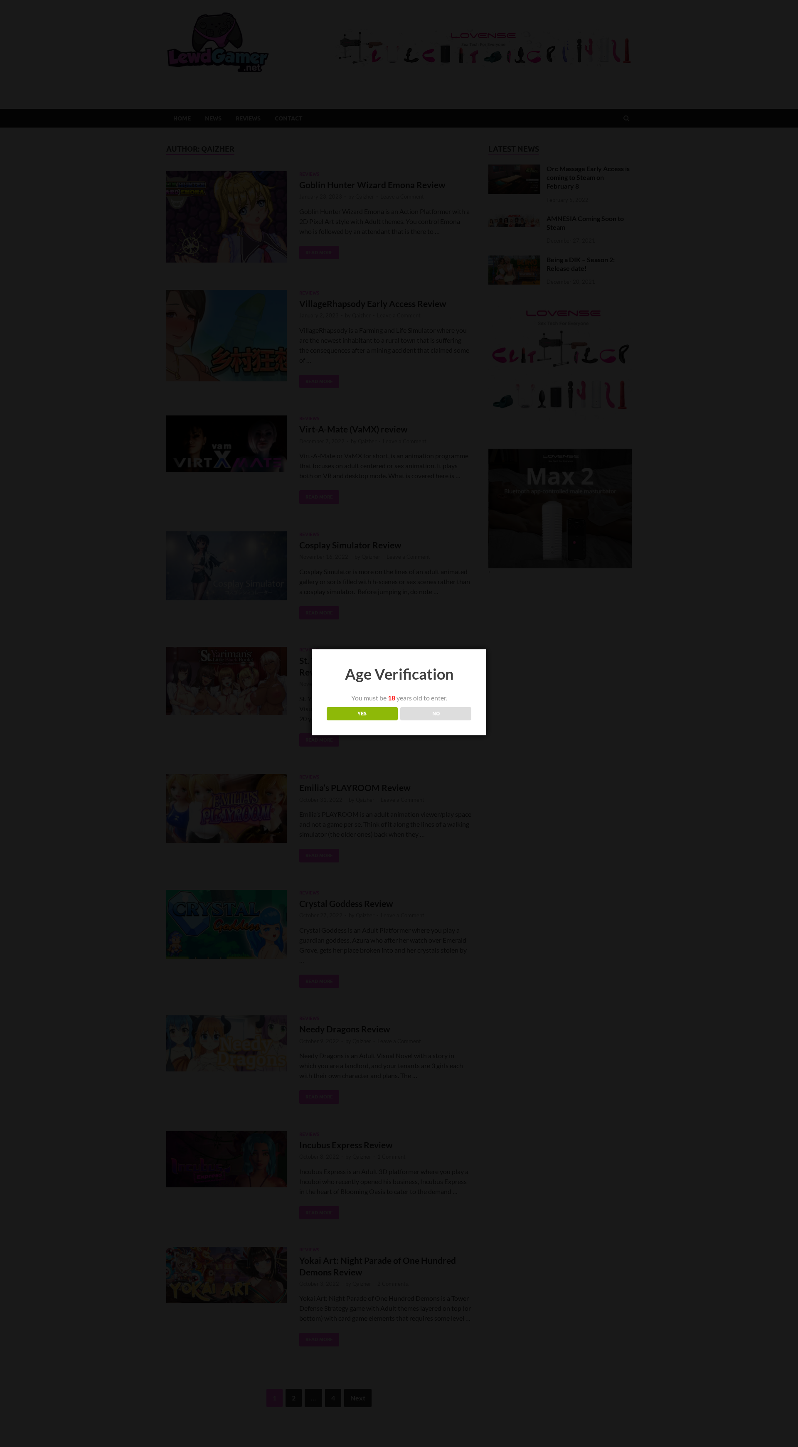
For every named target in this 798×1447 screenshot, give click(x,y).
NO (436, 713)
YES (362, 713)
